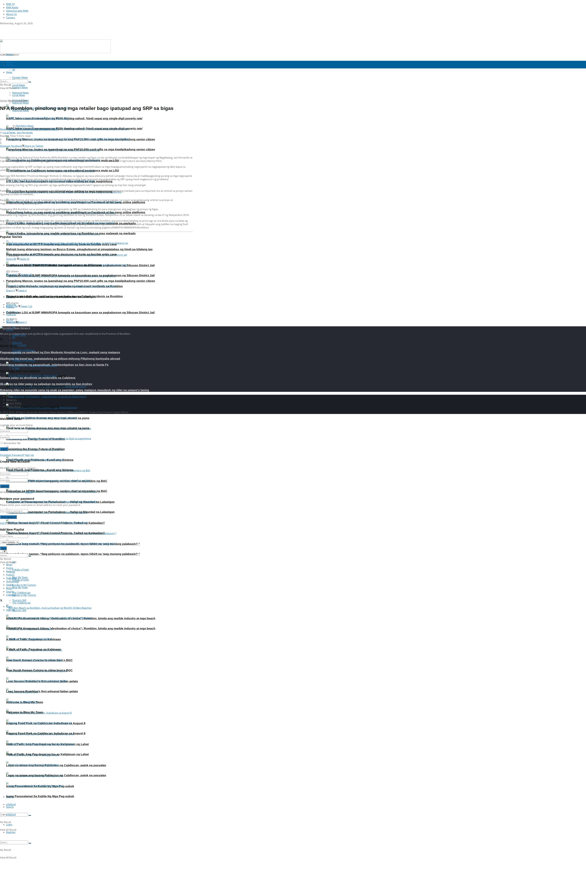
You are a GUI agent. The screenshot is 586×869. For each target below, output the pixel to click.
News (11, 100)
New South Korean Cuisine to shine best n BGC (39, 670)
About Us (11, 14)
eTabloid (11, 814)
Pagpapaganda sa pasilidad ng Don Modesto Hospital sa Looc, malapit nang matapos (60, 352)
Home (9, 54)
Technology (12, 581)
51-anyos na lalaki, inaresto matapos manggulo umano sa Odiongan (54, 265)
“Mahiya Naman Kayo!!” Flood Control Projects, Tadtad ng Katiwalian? (55, 533)
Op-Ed (9, 330)
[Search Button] (30, 815)
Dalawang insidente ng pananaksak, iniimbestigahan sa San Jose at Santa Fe (54, 364)
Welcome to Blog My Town (24, 712)
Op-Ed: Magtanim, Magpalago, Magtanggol (36, 386)
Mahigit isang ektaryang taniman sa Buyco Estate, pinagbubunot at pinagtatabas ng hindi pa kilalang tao (79, 249)
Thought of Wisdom (23, 350)
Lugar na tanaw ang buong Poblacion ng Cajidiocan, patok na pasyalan (56, 775)
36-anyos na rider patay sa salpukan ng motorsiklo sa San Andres (46, 384)
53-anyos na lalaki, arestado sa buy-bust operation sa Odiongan (51, 296)
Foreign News (20, 87)
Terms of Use (13, 406)
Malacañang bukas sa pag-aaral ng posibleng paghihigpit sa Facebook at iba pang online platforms (75, 212)
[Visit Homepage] (19, 37)
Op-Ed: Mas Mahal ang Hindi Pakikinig (33, 407)
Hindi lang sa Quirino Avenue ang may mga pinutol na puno (47, 428)
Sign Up (29, 455)
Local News (18, 95)
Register (11, 832)
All (13, 337)
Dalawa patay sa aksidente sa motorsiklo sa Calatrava (37, 377)
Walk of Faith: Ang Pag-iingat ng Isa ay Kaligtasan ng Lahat (47, 754)
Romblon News (25, 126)
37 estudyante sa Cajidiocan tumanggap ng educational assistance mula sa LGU (62, 170)
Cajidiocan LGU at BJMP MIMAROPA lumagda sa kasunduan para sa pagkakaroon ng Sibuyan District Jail (80, 275)
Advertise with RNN (17, 11)
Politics (10, 574)
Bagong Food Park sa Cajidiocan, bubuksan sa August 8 (45, 733)
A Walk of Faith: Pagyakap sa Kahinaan (33, 649)
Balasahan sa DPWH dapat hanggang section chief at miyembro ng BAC (56, 491)
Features (11, 314)
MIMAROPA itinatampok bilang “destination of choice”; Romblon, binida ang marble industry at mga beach (80, 628)
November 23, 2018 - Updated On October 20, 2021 (29, 129)
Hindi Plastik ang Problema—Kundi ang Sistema (39, 470)
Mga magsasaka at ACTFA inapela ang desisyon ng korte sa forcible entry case (61, 254)
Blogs (9, 564)
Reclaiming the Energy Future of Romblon (35, 449)
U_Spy (15, 368)
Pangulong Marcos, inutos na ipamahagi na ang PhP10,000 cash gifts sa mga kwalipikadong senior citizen (80, 149)
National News (20, 102)
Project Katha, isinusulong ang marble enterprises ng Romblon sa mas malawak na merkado (71, 233)
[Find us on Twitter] (1, 26)
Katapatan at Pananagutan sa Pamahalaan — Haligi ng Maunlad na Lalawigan (60, 512)
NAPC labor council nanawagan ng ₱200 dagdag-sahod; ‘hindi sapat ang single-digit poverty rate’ (74, 118)
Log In (29, 492)
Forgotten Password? (12, 455)
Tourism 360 (19, 610)
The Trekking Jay (21, 602)
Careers (10, 17)
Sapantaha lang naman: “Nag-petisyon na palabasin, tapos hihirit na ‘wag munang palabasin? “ (73, 554)
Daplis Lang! (19, 345)
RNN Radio (12, 7)
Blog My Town (20, 587)
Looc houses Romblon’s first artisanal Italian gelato (42, 691)
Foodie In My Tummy (24, 595)
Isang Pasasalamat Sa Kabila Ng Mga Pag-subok (40, 796)
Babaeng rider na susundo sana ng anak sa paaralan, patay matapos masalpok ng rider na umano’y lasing (74, 390)
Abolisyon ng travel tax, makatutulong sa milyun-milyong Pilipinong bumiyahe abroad (60, 358)
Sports (10, 807)
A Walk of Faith (20, 569)
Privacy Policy (14, 403)
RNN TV (10, 4)
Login (9, 824)
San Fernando (25, 132)
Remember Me (12, 443)
